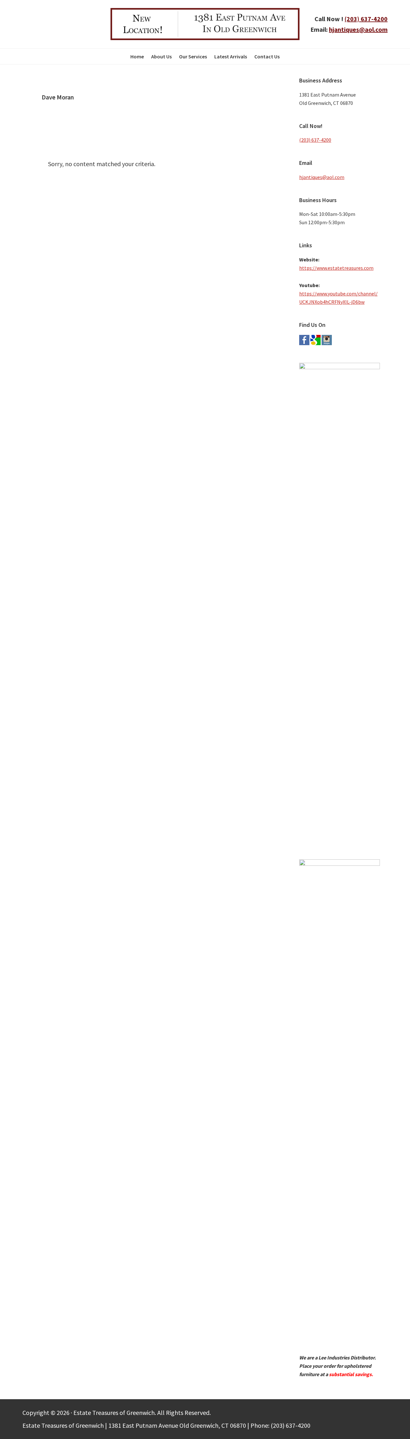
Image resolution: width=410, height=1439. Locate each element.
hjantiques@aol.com (358, 29)
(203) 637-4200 (366, 19)
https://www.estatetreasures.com (336, 268)
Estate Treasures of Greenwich (61, 24)
